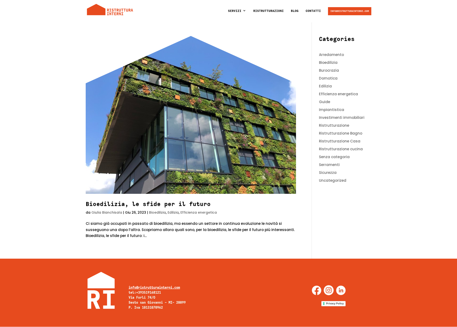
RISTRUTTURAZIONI (268, 11)
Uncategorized (332, 180)
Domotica (328, 78)
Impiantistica (331, 109)
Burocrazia (329, 70)
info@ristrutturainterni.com (349, 11)
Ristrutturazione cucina (341, 148)
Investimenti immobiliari (341, 117)
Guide (324, 101)
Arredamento (331, 54)
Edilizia (173, 212)
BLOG (294, 11)
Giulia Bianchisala (106, 212)
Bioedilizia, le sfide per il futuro (148, 204)
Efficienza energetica (198, 212)
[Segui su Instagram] (328, 290)
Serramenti (329, 164)
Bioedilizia (157, 212)
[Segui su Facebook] (316, 290)
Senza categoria (334, 156)
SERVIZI (234, 11)
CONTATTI (313, 11)
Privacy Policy (335, 303)
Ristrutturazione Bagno (340, 133)
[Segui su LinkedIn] (341, 290)
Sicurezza (328, 172)
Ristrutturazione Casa (339, 141)
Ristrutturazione (334, 125)
